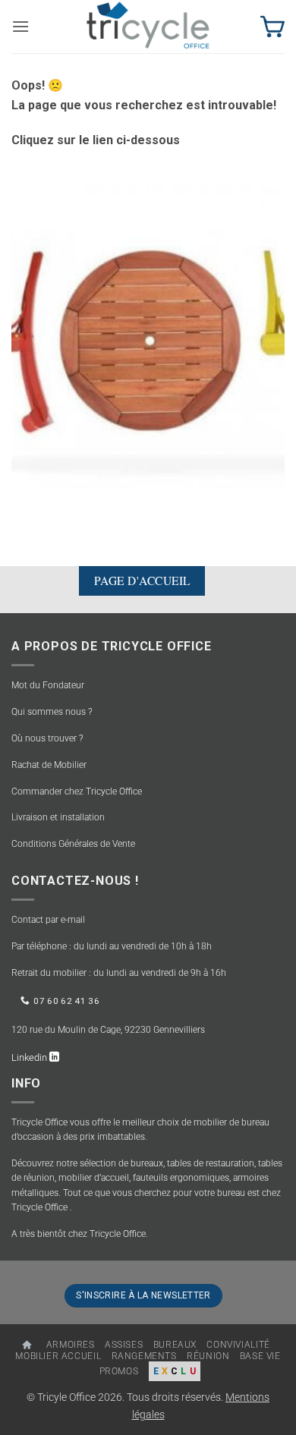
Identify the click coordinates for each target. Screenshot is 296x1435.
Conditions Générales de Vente (73, 844)
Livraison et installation (58, 817)
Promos (119, 1371)
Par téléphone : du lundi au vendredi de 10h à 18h (111, 946)
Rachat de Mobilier (49, 765)
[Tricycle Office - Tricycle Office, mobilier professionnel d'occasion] (148, 26)
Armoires (70, 1344)
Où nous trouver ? (47, 738)
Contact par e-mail (48, 919)
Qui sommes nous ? (51, 711)
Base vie (260, 1356)
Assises (124, 1344)
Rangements (144, 1356)
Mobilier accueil (58, 1356)
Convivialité (237, 1344)
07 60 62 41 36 (66, 1001)
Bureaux (175, 1344)
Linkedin (30, 1057)
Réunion (208, 1356)
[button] (20, 26)
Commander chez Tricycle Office (76, 791)
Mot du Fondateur (47, 685)
